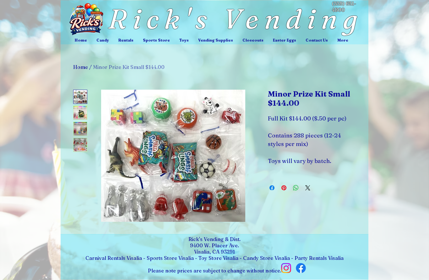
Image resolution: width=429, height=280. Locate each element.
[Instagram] (286, 268)
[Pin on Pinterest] (284, 188)
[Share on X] (308, 188)
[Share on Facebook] (272, 188)
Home (80, 67)
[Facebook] (300, 268)
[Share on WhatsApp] (296, 188)
